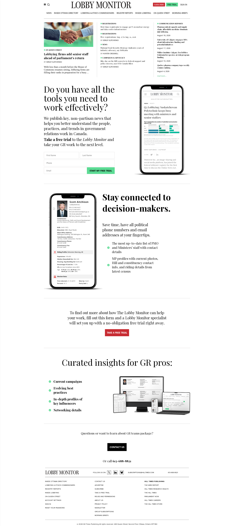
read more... (161, 76)
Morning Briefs (180, 13)
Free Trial (172, 4)
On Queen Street (162, 13)
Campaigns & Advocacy (113, 58)
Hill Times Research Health (156, 489)
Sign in (48, 504)
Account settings (53, 500)
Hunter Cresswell (110, 53)
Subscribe (159, 4)
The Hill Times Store (153, 504)
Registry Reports (125, 13)
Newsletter (100, 508)
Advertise (99, 485)
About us (99, 500)
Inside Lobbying (143, 13)
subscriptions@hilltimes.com (141, 472)
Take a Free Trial (102, 493)
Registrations (109, 24)
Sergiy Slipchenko (54, 62)
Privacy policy (101, 504)
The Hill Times (150, 493)
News (49, 13)
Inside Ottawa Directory (66, 13)
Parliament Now (151, 496)
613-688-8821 (173, 472)
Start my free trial (101, 170)
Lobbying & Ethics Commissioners (97, 13)
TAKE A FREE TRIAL (117, 332)
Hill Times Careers (152, 500)
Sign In (183, 4)
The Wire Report (151, 485)
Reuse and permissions (105, 496)
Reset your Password (55, 508)
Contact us (117, 447)
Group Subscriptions (104, 512)
